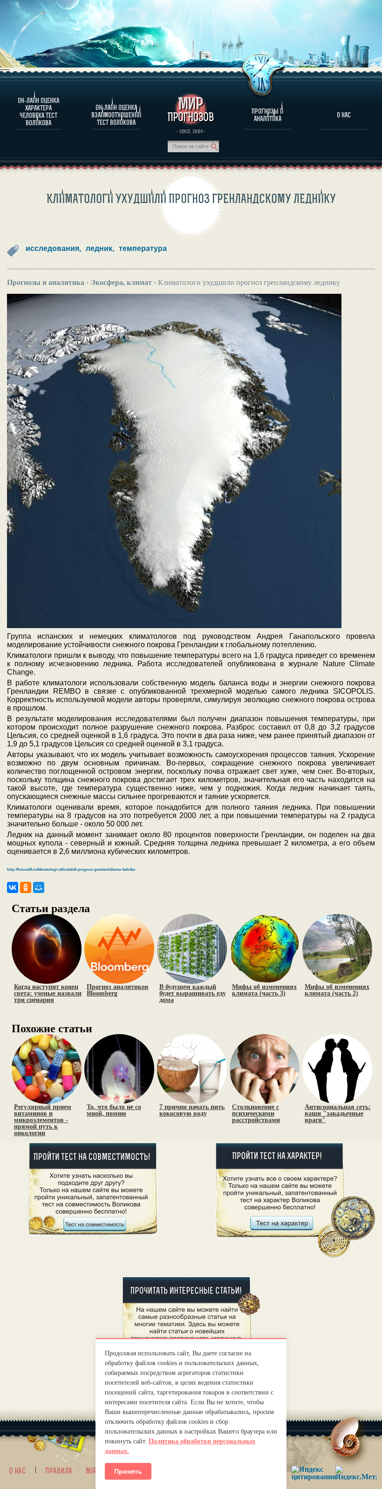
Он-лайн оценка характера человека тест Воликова (38, 112)
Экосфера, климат (121, 282)
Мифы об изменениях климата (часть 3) (264, 990)
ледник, (100, 248)
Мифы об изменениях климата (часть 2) (337, 990)
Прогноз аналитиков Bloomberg (118, 990)
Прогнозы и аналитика (267, 115)
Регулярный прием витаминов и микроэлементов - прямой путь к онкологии (42, 1120)
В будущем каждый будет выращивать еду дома (192, 993)
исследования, (53, 248)
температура (143, 248)
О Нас (344, 115)
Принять (128, 1471)
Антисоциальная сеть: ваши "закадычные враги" (338, 1114)
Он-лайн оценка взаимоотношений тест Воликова (116, 115)
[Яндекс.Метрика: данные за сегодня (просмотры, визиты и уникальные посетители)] (355, 1473)
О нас (17, 1470)
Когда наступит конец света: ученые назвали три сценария (48, 993)
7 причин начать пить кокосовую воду (192, 1110)
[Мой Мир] (38, 887)
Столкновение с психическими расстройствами (256, 1114)
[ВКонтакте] (12, 887)
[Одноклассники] (25, 887)
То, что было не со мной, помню (114, 1110)
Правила (58, 1470)
